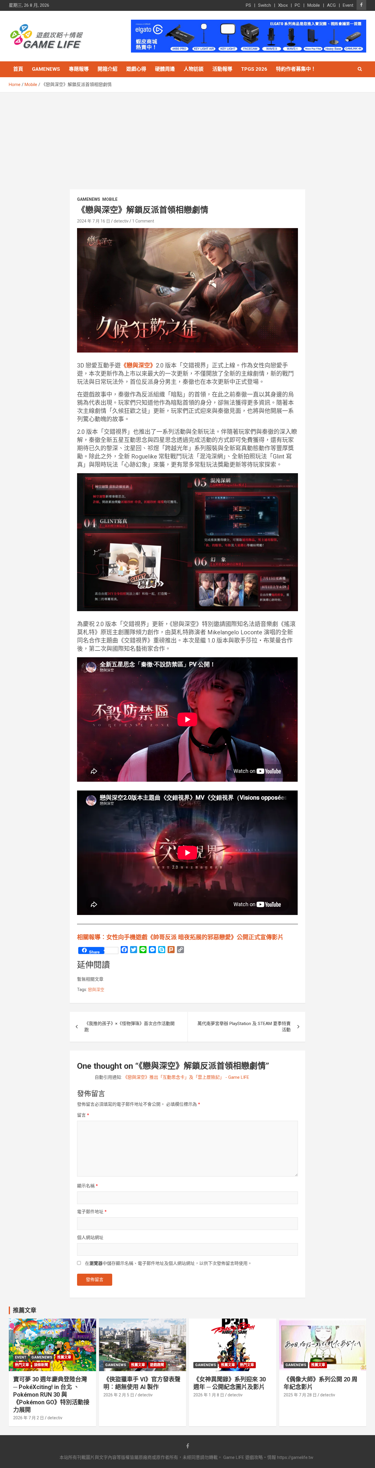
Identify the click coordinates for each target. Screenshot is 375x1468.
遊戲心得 (136, 69)
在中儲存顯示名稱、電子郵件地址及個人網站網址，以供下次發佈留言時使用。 (168, 1263)
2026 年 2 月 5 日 (118, 1395)
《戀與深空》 (138, 365)
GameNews (46, 69)
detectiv (121, 221)
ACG (331, 5)
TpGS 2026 (254, 69)
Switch (264, 5)
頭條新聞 (41, 1365)
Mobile (313, 5)
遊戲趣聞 (157, 1365)
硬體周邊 (165, 69)
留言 (83, 1115)
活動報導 (222, 69)
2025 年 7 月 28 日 (300, 1395)
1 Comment (143, 221)
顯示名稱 (87, 1186)
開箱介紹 (107, 69)
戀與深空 (96, 989)
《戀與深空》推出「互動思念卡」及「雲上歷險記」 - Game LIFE (186, 1077)
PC (297, 5)
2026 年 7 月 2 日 (28, 1417)
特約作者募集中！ (296, 69)
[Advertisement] (187, 136)
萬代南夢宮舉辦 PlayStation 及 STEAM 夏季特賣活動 (244, 1026)
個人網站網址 (90, 1237)
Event (348, 5)
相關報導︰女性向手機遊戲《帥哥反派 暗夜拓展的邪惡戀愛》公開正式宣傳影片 (180, 937)
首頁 (18, 69)
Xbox (283, 5)
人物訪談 (194, 69)
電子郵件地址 (92, 1211)
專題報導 (79, 69)
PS (248, 5)
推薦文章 (64, 1357)
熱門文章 (22, 1365)
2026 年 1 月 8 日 (208, 1395)
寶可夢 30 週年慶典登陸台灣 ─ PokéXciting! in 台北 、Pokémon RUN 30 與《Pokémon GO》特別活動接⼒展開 (51, 1394)
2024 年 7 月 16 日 (93, 221)
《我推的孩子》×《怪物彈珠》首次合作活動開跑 (129, 1026)
